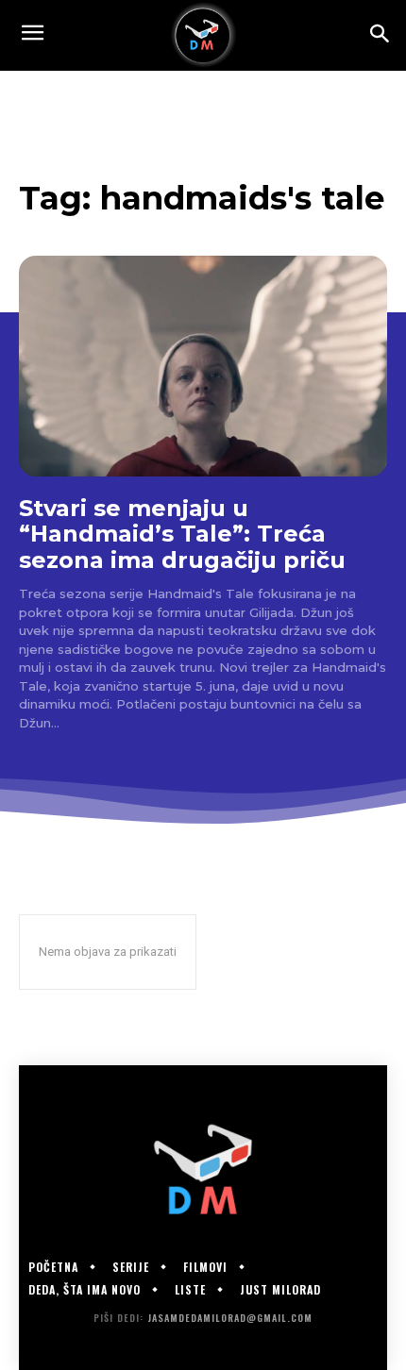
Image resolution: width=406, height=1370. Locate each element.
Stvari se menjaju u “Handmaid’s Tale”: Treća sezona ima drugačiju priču (182, 534)
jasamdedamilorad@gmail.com (230, 1318)
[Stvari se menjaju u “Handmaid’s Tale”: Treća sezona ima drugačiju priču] (203, 366)
